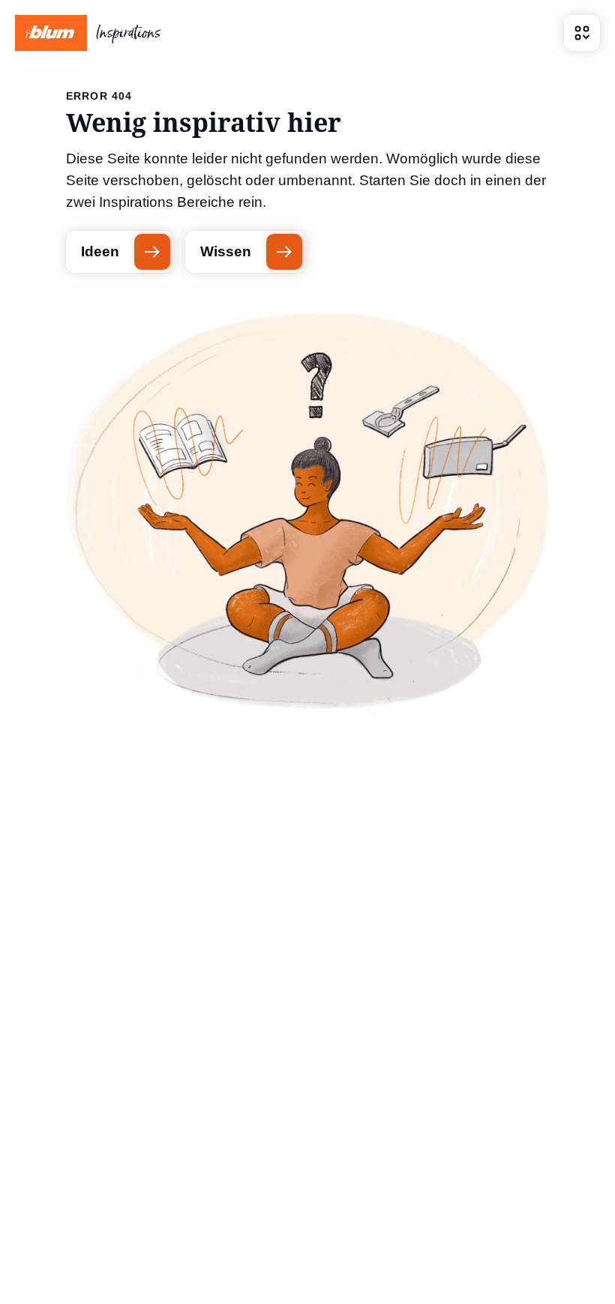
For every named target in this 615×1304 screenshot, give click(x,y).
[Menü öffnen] (582, 33)
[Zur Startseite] (87, 33)
